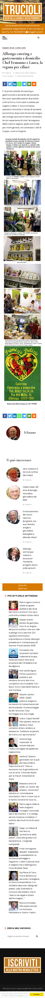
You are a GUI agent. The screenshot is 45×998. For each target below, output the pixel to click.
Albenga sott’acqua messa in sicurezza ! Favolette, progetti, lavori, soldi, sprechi (30, 558)
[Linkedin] (14, 84)
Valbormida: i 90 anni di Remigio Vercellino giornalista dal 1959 (30, 493)
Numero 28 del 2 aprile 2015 (14, 48)
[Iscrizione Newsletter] (22, 965)
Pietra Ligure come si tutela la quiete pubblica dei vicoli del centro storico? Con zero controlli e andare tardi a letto (24, 609)
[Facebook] (5, 84)
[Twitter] (10, 84)
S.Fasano (9, 76)
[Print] (34, 84)
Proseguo (37, 994)
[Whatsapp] (19, 84)
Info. (26, 996)
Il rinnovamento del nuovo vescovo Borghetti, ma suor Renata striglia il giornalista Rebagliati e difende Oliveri (30, 524)
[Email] (29, 84)
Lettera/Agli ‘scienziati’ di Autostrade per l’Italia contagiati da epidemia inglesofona (23, 745)
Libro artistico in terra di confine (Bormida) (30, 472)
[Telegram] (24, 84)
